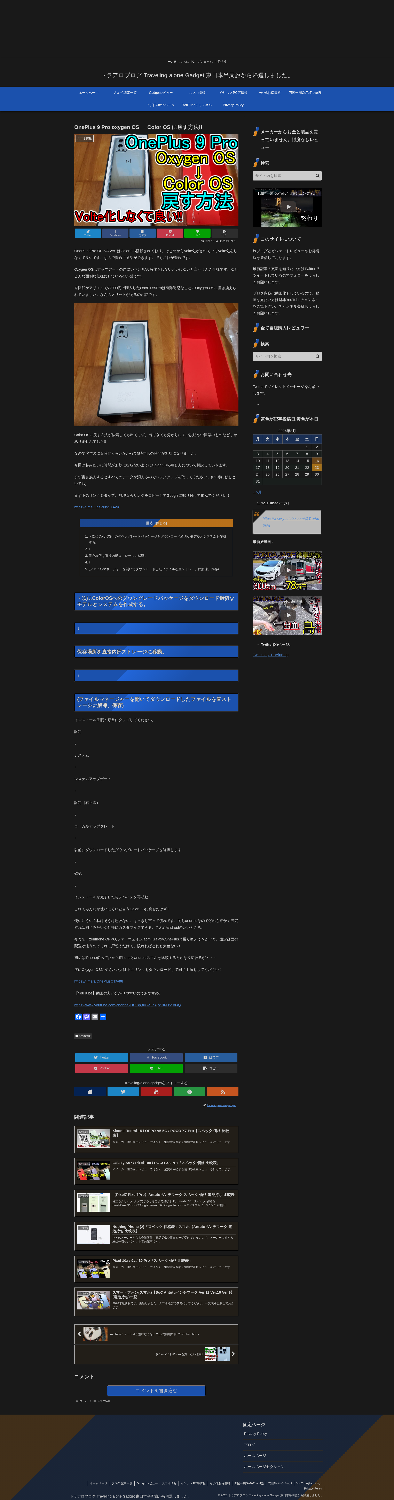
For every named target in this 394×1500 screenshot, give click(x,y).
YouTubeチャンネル (309, 1483)
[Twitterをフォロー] (123, 1091)
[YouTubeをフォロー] (156, 1091)
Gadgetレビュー (147, 1483)
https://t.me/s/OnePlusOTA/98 (98, 981)
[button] (317, 175)
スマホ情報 (84, 1035)
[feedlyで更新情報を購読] (189, 1091)
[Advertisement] (123, 28)
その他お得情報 (220, 1483)
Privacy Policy (255, 1434)
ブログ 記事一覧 (121, 1483)
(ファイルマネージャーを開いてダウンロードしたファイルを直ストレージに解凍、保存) (154, 569)
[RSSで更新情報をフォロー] (222, 1091)
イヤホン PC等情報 (193, 1483)
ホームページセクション (264, 1467)
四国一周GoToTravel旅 (249, 1483)
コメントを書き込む (156, 1390)
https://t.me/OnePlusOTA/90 (97, 507)
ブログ (249, 1445)
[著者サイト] (90, 1091)
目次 (150, 523)
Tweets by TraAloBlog (271, 655)
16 (317, 461)
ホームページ (255, 1456)
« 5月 (257, 492)
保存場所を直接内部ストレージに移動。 (118, 555)
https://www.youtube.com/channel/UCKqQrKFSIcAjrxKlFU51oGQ (127, 1005)
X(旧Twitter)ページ (280, 1483)
